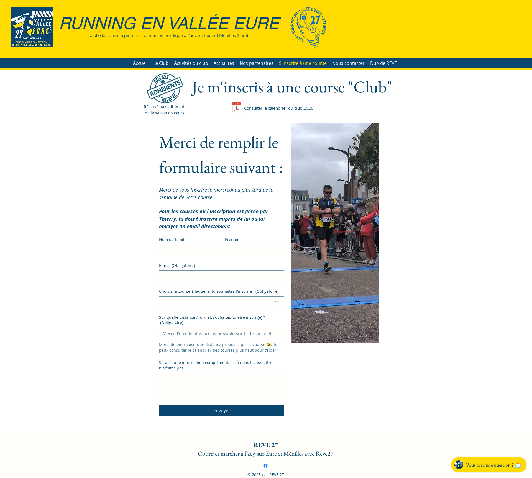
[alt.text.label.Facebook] (265, 466)
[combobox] (221, 302)
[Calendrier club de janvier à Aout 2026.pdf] (236, 108)
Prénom (232, 239)
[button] (160, 63)
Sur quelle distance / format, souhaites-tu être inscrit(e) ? (212, 320)
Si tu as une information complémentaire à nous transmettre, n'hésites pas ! (216, 365)
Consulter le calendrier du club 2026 (278, 108)
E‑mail (177, 265)
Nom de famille (173, 239)
